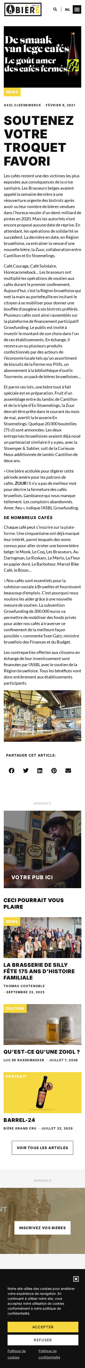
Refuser (43, 1340)
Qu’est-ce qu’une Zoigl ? (42, 1052)
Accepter (43, 1327)
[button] (76, 1279)
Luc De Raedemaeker (24, 1060)
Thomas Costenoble (24, 986)
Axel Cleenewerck (22, 105)
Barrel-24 (19, 1120)
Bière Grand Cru (20, 1128)
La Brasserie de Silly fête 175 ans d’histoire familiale (39, 971)
